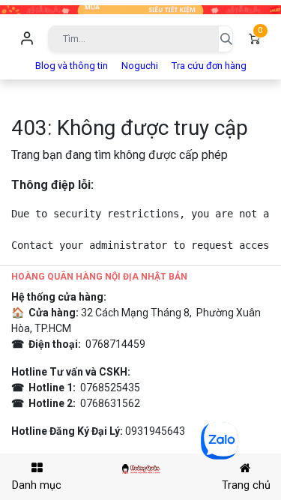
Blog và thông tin (71, 65)
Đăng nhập (27, 39)
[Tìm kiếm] (225, 38)
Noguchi (139, 65)
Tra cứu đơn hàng (209, 65)
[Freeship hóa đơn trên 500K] (140, 8)
